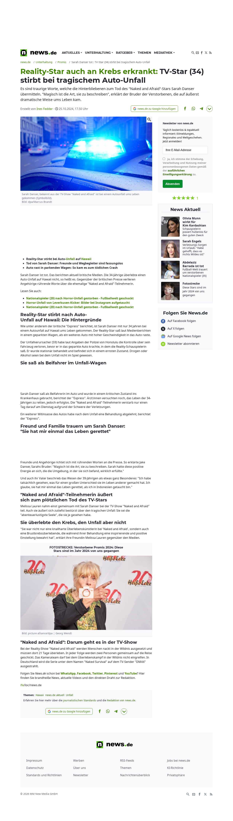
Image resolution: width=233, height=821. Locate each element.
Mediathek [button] (163, 52)
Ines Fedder (45, 109)
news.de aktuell (54, 695)
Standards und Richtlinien (44, 775)
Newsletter (80, 775)
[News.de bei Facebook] (202, 52)
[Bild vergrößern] (149, 119)
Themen (144, 52)
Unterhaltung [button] (98, 52)
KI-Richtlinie (175, 768)
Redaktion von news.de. (121, 700)
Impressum (34, 761)
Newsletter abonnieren (183, 344)
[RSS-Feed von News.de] (210, 52)
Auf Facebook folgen (181, 321)
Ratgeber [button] (124, 52)
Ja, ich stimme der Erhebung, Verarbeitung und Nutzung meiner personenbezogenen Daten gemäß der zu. (184, 166)
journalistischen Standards (79, 700)
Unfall (69, 695)
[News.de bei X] (206, 52)
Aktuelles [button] (71, 52)
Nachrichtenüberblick (135, 775)
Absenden (172, 184)
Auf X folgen (175, 329)
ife (22, 685)
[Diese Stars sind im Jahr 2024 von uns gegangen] (86, 593)
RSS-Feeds (127, 761)
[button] (154, 108)
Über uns (79, 768)
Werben (78, 761)
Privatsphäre (176, 775)
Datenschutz (35, 768)
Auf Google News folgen (184, 336)
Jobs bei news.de (178, 761)
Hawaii (40, 695)
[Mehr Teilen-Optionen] (209, 109)
